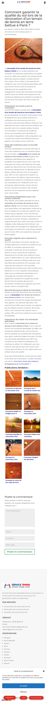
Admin (10, 29)
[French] (5, 700)
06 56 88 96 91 (17, 622)
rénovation (23, 154)
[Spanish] (10, 700)
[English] (3, 700)
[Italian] (9, 700)
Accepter (23, 686)
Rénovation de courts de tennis (16, 609)
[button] (44, 671)
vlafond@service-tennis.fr (12, 629)
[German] (7, 700)
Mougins (7, 638)
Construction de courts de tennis (17, 607)
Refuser (23, 692)
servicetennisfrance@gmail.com (15, 627)
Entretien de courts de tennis (15, 612)
